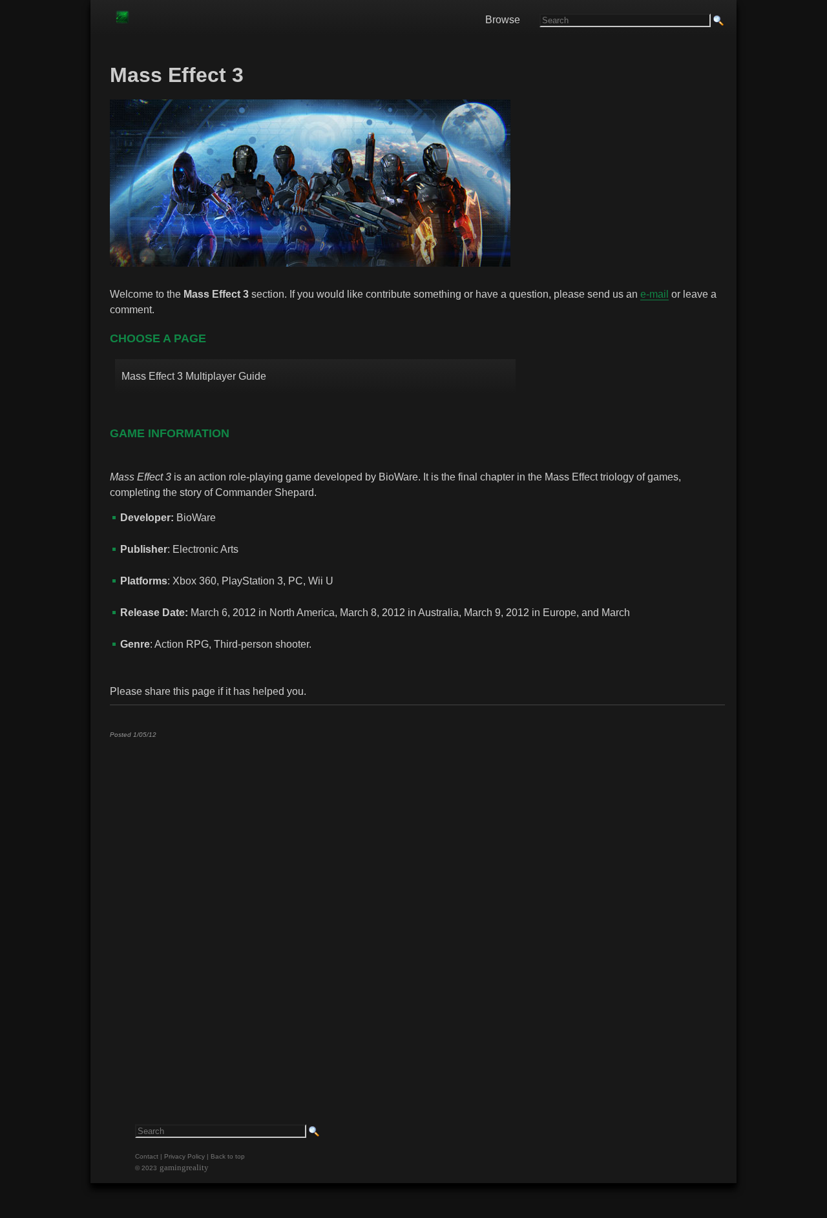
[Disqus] (417, 909)
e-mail (654, 294)
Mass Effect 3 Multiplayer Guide (193, 376)
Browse (502, 19)
